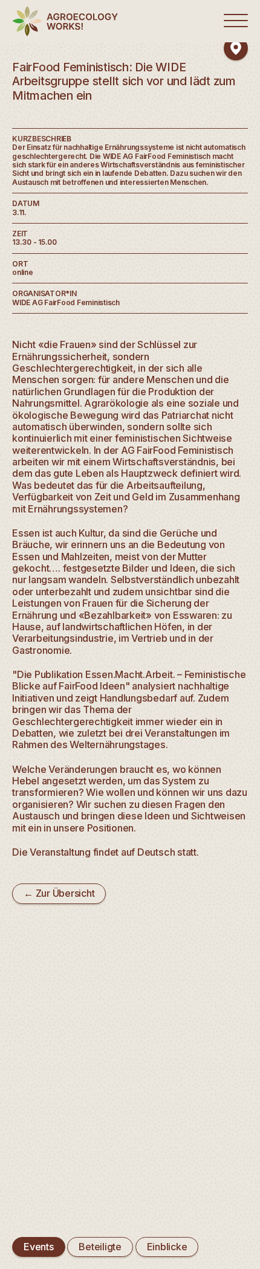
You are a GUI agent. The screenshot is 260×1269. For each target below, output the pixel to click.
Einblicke (167, 1247)
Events (39, 1247)
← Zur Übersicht (59, 893)
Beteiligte (100, 1247)
